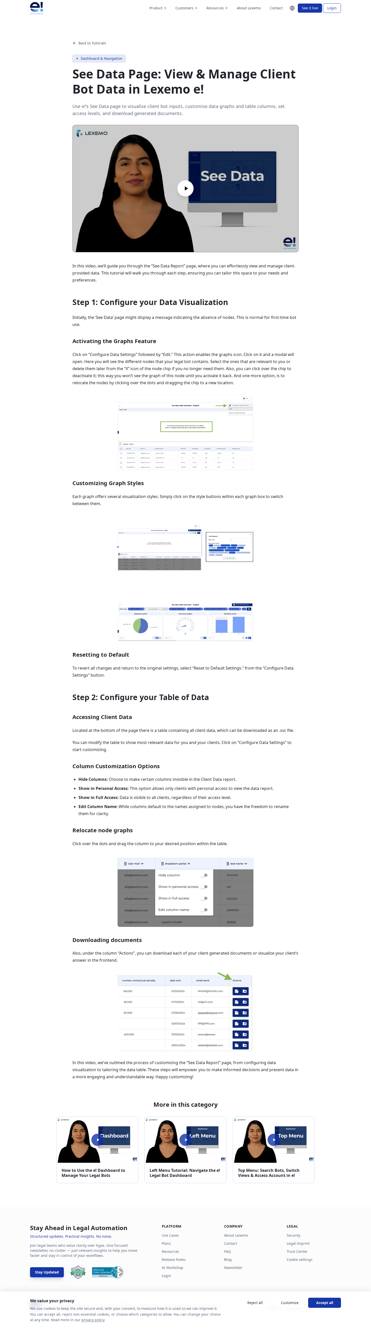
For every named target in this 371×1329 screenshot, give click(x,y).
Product (157, 8)
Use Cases (170, 1235)
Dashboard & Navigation (101, 58)
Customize (290, 1302)
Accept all (324, 1302)
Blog (228, 1259)
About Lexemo (249, 8)
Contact (276, 8)
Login (332, 8)
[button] (185, 188)
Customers (186, 8)
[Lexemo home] (36, 8)
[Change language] (292, 8)
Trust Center (297, 1251)
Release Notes (174, 1259)
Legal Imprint (298, 1243)
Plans (166, 1243)
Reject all (255, 1302)
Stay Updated (47, 1272)
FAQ (227, 1251)
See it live (310, 8)
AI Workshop (172, 1267)
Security (293, 1235)
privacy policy (93, 1319)
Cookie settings (299, 1259)
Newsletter (233, 1267)
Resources (217, 8)
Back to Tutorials (92, 43)
